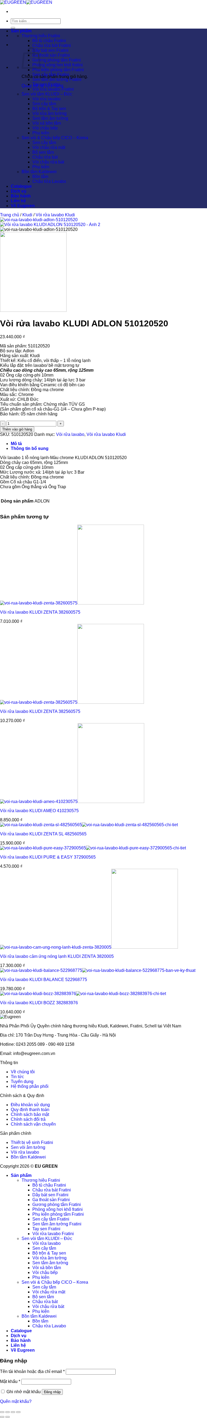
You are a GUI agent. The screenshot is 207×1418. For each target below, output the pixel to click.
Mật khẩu (10, 1381)
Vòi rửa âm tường (49, 113)
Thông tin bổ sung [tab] (30, 448)
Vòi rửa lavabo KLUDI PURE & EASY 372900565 (48, 857)
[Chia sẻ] (13, 1412)
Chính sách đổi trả (28, 1119)
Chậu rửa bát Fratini (51, 45)
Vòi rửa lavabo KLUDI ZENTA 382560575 (40, 711)
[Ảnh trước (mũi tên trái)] (2, 1417)
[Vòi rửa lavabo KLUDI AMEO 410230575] (72, 801)
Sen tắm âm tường (50, 118)
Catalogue (21, 186)
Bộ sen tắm (43, 152)
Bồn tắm (40, 176)
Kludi (27, 215)
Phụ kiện (40, 133)
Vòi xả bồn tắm (46, 123)
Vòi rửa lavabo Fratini (53, 89)
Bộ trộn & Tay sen (49, 108)
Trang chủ (9, 215)
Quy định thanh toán (30, 1109)
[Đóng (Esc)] (18, 1412)
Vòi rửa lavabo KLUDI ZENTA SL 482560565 (43, 834)
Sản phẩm (21, 31)
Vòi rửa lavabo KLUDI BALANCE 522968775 (43, 979)
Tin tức (17, 1076)
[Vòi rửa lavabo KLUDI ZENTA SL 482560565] (89, 824)
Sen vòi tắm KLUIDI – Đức (47, 94)
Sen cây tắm (44, 103)
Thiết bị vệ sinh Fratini (32, 1142)
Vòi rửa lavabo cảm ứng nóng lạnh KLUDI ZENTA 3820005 (57, 956)
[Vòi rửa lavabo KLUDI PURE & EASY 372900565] (93, 848)
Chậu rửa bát (45, 157)
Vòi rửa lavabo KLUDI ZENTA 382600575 (40, 612)
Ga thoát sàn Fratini (51, 55)
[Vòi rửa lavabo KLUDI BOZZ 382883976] (83, 993)
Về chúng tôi (23, 1072)
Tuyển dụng (22, 1081)
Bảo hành (21, 196)
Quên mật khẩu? (16, 1401)
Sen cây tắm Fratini (50, 74)
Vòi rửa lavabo (46, 99)
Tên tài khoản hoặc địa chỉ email (32, 1371)
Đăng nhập (52, 1392)
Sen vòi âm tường (28, 1147)
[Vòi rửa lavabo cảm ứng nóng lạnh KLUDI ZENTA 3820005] (89, 947)
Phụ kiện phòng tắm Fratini (58, 69)
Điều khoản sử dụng (30, 1104)
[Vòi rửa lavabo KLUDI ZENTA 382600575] (72, 603)
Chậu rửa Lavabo (49, 181)
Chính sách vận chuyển (33, 1124)
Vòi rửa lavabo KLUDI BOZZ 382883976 (39, 1002)
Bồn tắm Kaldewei (39, 171)
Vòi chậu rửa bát (48, 162)
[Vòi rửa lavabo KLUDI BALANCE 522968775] (97, 970)
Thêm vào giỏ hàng (17, 429)
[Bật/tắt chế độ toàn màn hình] (7, 1412)
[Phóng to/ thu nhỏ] (2, 1412)
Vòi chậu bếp (45, 128)
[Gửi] (13, 28)
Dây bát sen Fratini (50, 50)
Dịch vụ (18, 191)
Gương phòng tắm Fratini (56, 60)
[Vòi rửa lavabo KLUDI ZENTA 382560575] (72, 702)
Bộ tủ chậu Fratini (49, 40)
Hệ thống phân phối (30, 1086)
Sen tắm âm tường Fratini (56, 79)
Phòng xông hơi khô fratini (57, 65)
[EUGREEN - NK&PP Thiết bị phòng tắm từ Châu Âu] (26, 2)
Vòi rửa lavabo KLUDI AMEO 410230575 (39, 810)
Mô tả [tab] (16, 443)
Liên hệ (18, 201)
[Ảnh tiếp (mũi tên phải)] (7, 1417)
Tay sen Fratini (46, 84)
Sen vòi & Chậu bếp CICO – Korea (55, 137)
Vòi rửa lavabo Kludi (55, 215)
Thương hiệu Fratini (41, 35)
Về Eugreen (23, 205)
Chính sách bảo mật (30, 1114)
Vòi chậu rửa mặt (48, 147)
